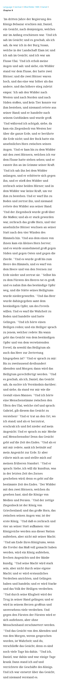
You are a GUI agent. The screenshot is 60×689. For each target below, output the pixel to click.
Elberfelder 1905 (31, 7)
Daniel (44, 7)
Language (7, 7)
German (18, 7)
